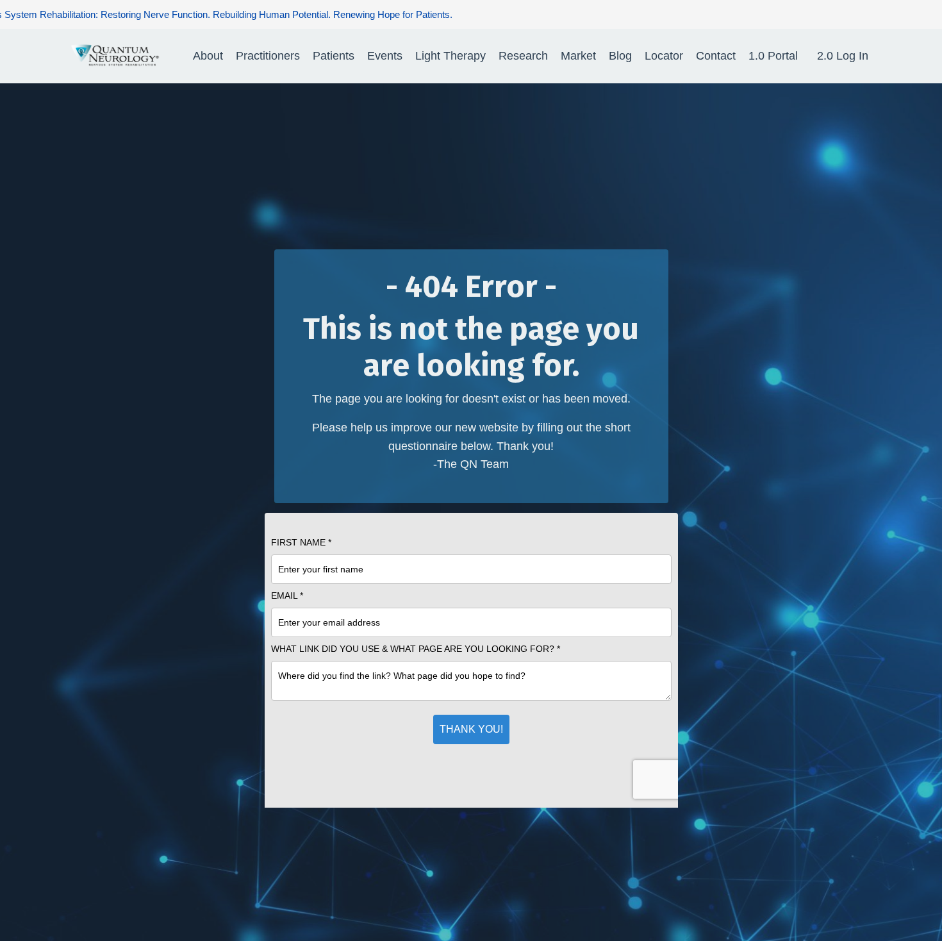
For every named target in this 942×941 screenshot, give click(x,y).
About (208, 55)
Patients (333, 55)
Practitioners (268, 55)
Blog (620, 55)
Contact (716, 55)
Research (523, 55)
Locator (664, 55)
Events (384, 55)
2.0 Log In (842, 55)
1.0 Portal (773, 55)
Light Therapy (450, 55)
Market (578, 55)
